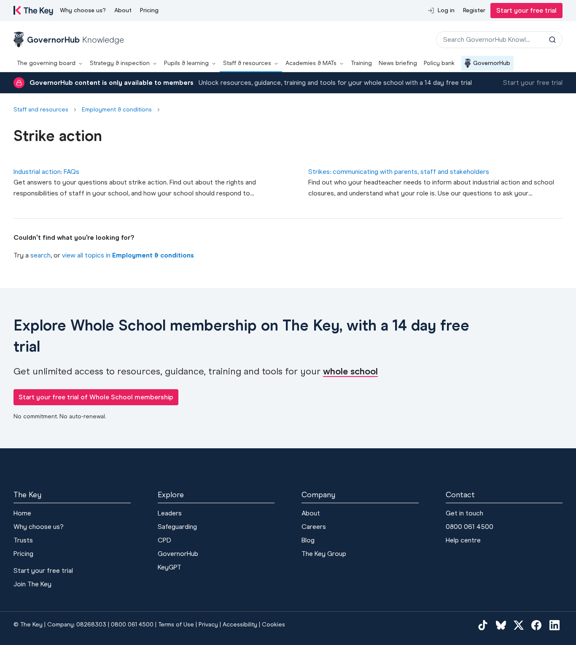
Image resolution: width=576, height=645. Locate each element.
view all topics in (128, 255)
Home (22, 513)
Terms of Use (176, 624)
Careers (313, 527)
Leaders (170, 513)
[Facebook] (536, 625)
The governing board (46, 63)
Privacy (208, 624)
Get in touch (464, 513)
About (123, 10)
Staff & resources (247, 63)
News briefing (398, 63)
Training (361, 63)
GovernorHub (491, 63)
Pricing (149, 10)
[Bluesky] (501, 625)
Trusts (23, 540)
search (40, 255)
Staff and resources (40, 110)
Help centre (463, 540)
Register (474, 10)
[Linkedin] (554, 625)
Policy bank (439, 63)
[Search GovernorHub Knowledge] (552, 40)
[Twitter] (518, 625)
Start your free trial (526, 10)
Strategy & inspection (120, 63)
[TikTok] (482, 625)
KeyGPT (169, 567)
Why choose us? (83, 10)
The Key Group (323, 554)
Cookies (273, 624)
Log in (446, 10)
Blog (308, 540)
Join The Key (32, 584)
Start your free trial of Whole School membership (96, 397)
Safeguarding (177, 527)
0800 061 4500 (469, 527)
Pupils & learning (186, 63)
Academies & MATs (310, 63)
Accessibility (240, 624)
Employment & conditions (117, 110)
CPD (164, 540)
